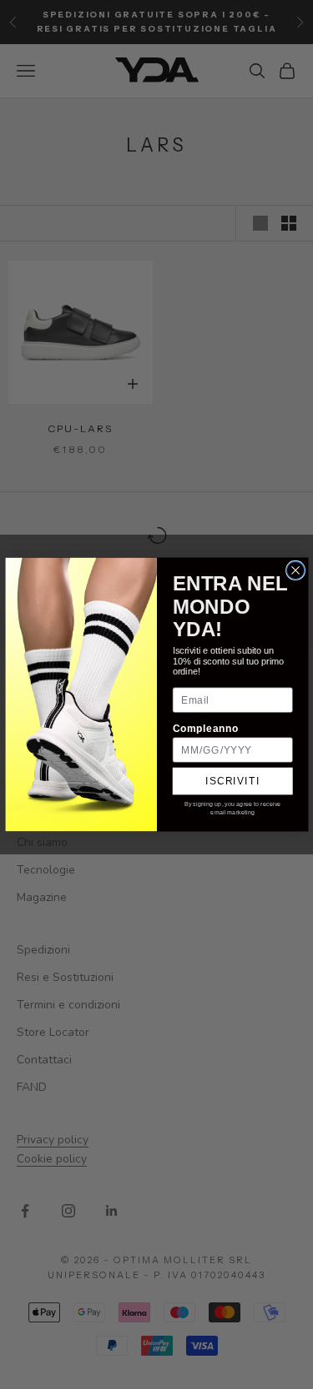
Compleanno (205, 728)
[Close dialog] (295, 570)
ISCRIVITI (232, 780)
